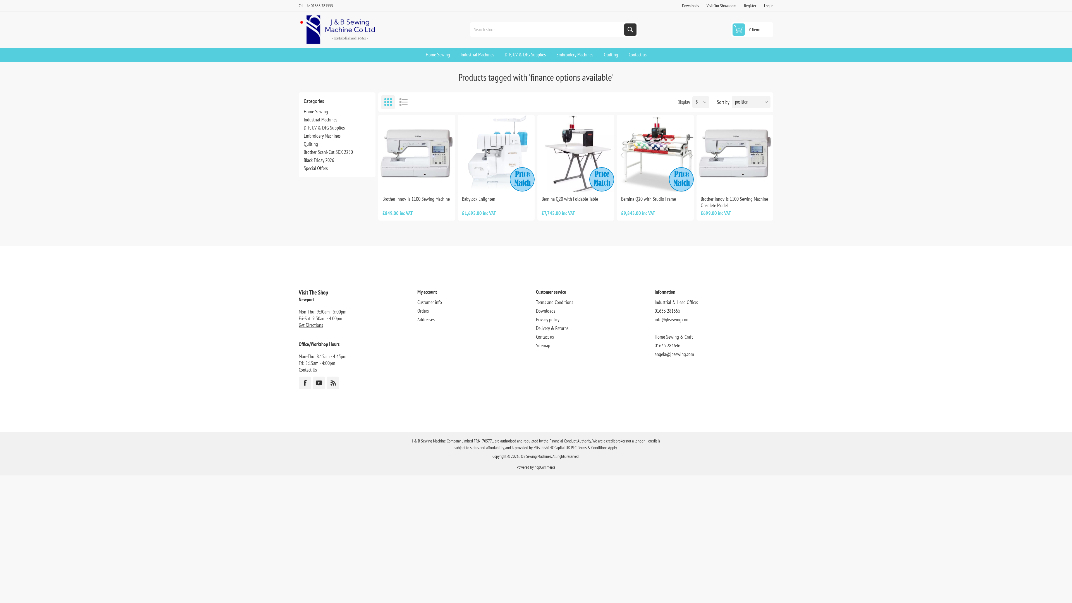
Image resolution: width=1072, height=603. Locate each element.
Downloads (690, 5)
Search (630, 29)
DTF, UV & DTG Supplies (324, 128)
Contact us (545, 337)
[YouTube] (319, 383)
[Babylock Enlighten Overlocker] (496, 153)
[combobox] (547, 29)
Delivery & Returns (552, 328)
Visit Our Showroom (721, 5)
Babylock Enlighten (478, 199)
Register (750, 5)
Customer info (429, 302)
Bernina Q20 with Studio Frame (648, 199)
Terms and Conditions (554, 302)
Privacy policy (547, 319)
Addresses (426, 319)
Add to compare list (416, 182)
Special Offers (316, 168)
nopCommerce (545, 467)
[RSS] (333, 383)
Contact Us (308, 370)
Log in (768, 5)
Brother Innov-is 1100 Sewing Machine (416, 199)
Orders (423, 311)
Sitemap (543, 345)
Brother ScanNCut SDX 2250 (328, 152)
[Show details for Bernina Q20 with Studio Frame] (655, 153)
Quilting (311, 144)
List (403, 102)
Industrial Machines (320, 119)
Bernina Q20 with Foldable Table (570, 199)
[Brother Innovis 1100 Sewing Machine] (416, 153)
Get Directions (311, 325)
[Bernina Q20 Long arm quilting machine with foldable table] (575, 153)
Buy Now (502, 182)
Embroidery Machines (322, 136)
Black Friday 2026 (319, 160)
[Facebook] (305, 383)
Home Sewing (316, 111)
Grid (388, 102)
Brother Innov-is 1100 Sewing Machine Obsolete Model (734, 202)
